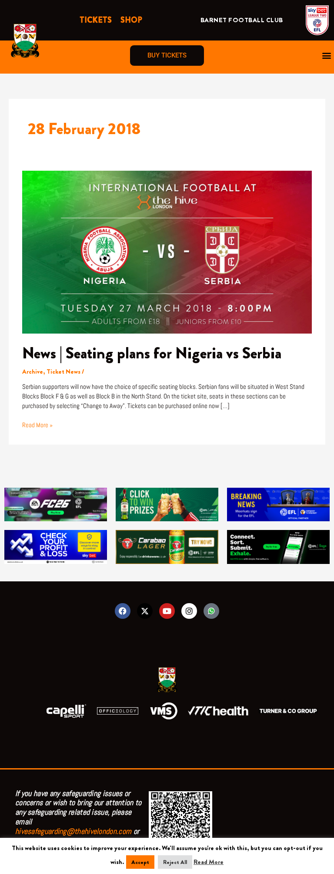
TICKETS (96, 20)
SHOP (131, 20)
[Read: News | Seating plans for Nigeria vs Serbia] (167, 251)
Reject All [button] (175, 862)
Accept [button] (140, 862)
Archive (32, 371)
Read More (209, 862)
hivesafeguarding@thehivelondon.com (73, 831)
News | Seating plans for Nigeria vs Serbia (151, 353)
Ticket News (63, 371)
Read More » (37, 425)
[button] (327, 55)
